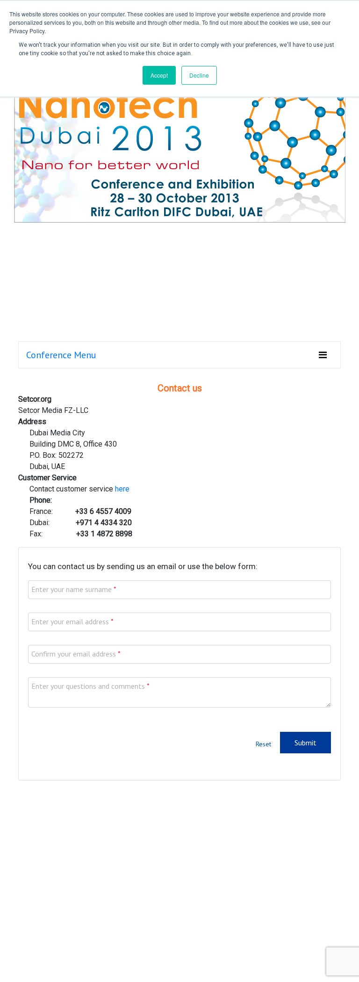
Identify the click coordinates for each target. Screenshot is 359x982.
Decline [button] (199, 75)
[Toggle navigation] (323, 355)
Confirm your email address (73, 653)
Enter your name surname (71, 589)
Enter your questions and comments (88, 686)
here (122, 488)
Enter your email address (70, 621)
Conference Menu (61, 355)
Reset (263, 744)
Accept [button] (159, 75)
